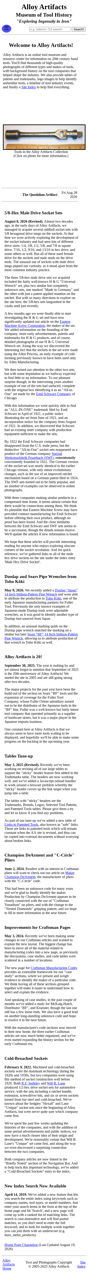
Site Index (28, 87)
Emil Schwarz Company (53, 394)
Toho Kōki (53, 598)
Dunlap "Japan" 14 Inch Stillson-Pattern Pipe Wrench (41, 592)
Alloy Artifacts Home (8, 1264)
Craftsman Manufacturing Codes (54, 968)
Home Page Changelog (21, 1245)
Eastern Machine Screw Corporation (37, 324)
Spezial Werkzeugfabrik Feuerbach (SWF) (33, 456)
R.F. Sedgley (30, 1083)
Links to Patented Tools (21, 824)
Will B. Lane (56, 1083)
